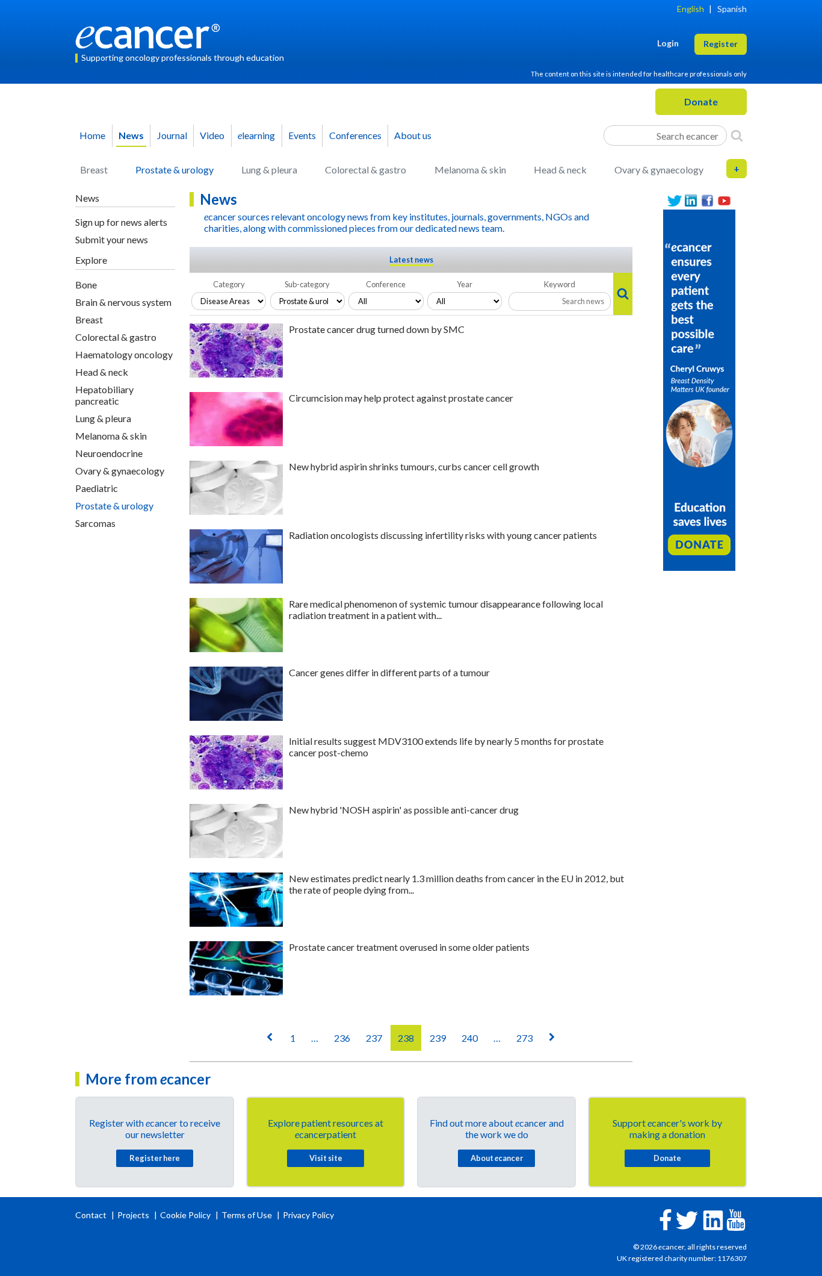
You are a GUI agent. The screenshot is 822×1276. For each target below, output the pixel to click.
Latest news (411, 259)
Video (212, 135)
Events (302, 135)
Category (229, 284)
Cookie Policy (185, 1215)
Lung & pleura (269, 169)
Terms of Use (246, 1215)
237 (374, 1038)
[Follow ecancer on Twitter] (687, 1219)
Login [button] (668, 43)
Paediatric (96, 488)
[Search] (737, 135)
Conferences (355, 135)
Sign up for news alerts (121, 222)
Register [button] (720, 44)
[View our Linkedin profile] (691, 200)
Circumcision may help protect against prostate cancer (401, 397)
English (690, 9)
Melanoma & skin (470, 169)
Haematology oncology (124, 354)
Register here (154, 1158)
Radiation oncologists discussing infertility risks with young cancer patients (443, 535)
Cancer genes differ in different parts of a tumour (389, 672)
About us (412, 135)
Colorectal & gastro (365, 169)
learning (256, 135)
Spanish (732, 9)
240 (470, 1038)
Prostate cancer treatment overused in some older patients (409, 947)
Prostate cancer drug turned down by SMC (377, 329)
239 (438, 1038)
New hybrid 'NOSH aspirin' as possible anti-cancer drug (404, 809)
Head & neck (560, 169)
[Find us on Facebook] (707, 200)
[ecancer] (151, 35)
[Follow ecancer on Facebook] (665, 1218)
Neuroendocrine (109, 453)
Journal (172, 135)
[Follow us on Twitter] (674, 200)
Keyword (559, 284)
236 (342, 1038)
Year (464, 284)
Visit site (325, 1158)
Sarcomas (95, 523)
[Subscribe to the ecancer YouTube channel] (736, 1219)
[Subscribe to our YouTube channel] (724, 200)
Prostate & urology (174, 169)
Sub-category (307, 284)
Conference (386, 284)
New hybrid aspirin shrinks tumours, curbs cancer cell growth (414, 466)
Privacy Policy (308, 1215)
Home (92, 135)
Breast (94, 169)
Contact (91, 1215)
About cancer (497, 1158)
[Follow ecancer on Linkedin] (713, 1219)
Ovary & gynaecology (658, 169)
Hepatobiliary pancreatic (104, 395)
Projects (134, 1215)
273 (524, 1038)
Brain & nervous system (123, 302)
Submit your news (111, 239)
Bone (86, 284)
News (131, 135)
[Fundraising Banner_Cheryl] (699, 389)
